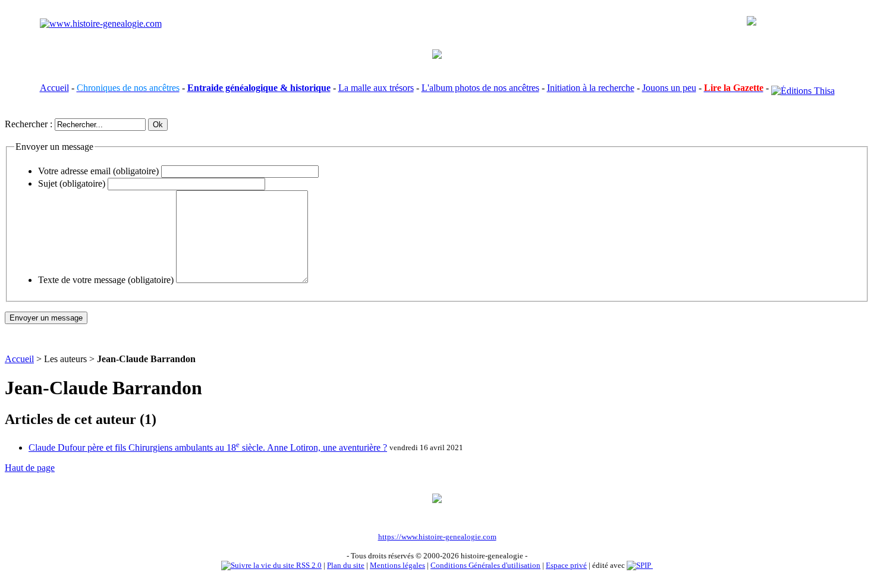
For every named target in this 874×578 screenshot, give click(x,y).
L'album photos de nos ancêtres (480, 88)
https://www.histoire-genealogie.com (437, 536)
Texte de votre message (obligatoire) (106, 280)
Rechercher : (28, 124)
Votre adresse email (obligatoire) (98, 171)
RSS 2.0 (308, 565)
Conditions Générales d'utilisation (485, 565)
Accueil (54, 88)
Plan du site (345, 565)
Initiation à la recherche (590, 88)
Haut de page (30, 468)
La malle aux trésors (376, 88)
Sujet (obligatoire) (71, 183)
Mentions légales (397, 565)
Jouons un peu (669, 88)
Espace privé (566, 565)
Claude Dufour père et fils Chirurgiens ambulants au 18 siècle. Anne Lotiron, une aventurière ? (208, 447)
